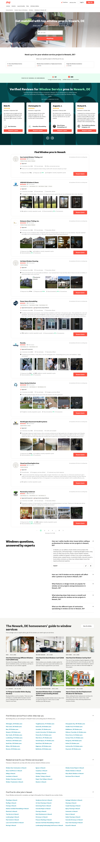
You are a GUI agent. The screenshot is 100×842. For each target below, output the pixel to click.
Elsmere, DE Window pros (13, 749)
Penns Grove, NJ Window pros (74, 735)
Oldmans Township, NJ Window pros (76, 732)
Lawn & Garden (21, 6)
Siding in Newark (10, 773)
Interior (8, 6)
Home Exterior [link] (9, 10)
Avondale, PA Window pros (43, 729)
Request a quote (13, 130)
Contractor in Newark (72, 811)
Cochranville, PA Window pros (74, 746)
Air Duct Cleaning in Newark (43, 803)
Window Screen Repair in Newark (75, 768)
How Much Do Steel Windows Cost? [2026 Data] (50, 659)
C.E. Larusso (9, 688)
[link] (5, 126)
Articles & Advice (34, 6)
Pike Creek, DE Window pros (14, 726)
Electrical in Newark (11, 811)
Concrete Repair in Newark (43, 808)
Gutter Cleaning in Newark (73, 817)
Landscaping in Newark (12, 817)
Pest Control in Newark (12, 820)
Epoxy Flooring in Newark (73, 808)
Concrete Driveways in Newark (74, 820)
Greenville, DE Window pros (43, 726)
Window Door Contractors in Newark (16, 768)
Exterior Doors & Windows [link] (21, 10)
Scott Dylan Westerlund (43, 688)
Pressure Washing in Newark (44, 820)
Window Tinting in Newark (43, 776)
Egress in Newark (40, 768)
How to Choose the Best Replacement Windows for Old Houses (78, 692)
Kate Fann (69, 654)
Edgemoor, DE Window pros (43, 746)
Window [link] (31, 10)
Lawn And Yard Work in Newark (15, 822)
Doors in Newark (70, 814)
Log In (82, 2)
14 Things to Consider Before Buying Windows (18, 692)
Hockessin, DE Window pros (14, 740)
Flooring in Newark (41, 811)
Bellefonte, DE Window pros (43, 749)
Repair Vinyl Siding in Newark (44, 779)
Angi (7, 654)
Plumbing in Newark (11, 800)
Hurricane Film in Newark (73, 776)
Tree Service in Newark (12, 814)
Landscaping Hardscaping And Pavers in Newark (49, 825)
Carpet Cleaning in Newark (73, 806)
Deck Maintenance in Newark (44, 814)
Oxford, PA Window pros (72, 743)
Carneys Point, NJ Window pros (74, 738)
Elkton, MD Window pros (13, 746)
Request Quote (80, 174)
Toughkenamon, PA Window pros (45, 724)
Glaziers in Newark (41, 782)
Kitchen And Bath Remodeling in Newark (17, 808)
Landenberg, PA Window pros (14, 738)
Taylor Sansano (70, 688)
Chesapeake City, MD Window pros (75, 724)
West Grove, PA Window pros (44, 738)
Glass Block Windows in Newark (75, 773)
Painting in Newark (41, 773)
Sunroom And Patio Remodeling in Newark (48, 822)
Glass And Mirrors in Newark (14, 771)
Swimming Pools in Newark (43, 806)
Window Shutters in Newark (73, 771)
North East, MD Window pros (44, 743)
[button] (26, 202)
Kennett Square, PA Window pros (45, 740)
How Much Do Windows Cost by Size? (78, 658)
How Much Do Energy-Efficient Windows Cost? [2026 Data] (19, 659)
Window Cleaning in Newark (14, 779)
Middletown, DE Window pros (74, 729)
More (27, 6)
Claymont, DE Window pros (73, 749)
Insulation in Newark (12, 776)
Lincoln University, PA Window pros (46, 732)
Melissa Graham (40, 654)
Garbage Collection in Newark (74, 800)
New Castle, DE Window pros (14, 735)
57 (59, 530)
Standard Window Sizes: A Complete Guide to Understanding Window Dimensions (48, 693)
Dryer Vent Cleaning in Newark (74, 822)
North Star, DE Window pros (14, 743)
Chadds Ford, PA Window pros (74, 726)
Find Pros (50, 38)
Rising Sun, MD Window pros (74, 740)
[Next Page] (63, 530)
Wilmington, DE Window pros (14, 724)
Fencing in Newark (11, 806)
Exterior (14, 6)
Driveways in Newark (42, 817)
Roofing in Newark (11, 803)
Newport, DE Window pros (13, 732)
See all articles (87, 626)
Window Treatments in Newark (14, 782)
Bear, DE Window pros (12, 729)
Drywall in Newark (71, 825)
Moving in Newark (11, 825)
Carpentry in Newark (41, 771)
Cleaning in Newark (71, 803)
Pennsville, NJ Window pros (43, 735)
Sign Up (90, 2)
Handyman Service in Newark (44, 800)
